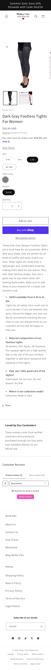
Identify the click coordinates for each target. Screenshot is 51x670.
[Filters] (5, 483)
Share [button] (8, 405)
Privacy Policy (13, 590)
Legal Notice (12, 606)
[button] (6, 16)
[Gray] (5, 180)
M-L (21, 160)
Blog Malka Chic (14, 555)
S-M (9, 160)
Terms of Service (15, 598)
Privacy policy (23, 654)
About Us (10, 524)
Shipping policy (17, 659)
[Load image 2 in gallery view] (25, 98)
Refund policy (37, 654)
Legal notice (35, 664)
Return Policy (13, 583)
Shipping (6, 133)
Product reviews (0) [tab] (14, 475)
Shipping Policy (14, 575)
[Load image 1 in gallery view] (10, 98)
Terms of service (20, 664)
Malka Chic (24, 650)
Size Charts (8, 147)
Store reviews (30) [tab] (37, 475)
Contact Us (11, 532)
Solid (8, 192)
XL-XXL (9, 166)
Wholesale (11, 547)
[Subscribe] (41, 626)
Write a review (25, 496)
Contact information (35, 659)
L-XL (32, 159)
